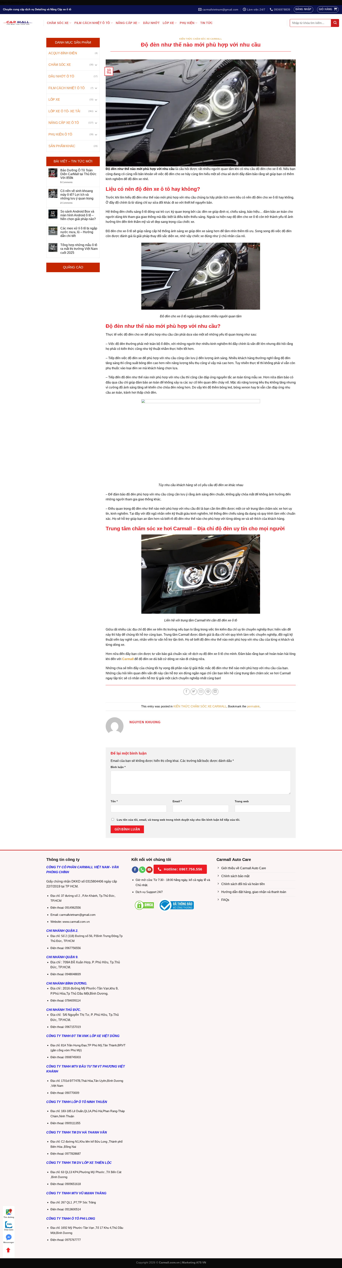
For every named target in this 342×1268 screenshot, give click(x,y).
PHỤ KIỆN (187, 23)
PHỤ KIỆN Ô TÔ (60, 134)
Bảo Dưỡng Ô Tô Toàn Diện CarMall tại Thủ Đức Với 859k (78, 174)
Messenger (8, 1242)
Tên (114, 801)
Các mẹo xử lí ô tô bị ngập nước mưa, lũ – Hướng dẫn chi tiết (78, 231)
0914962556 (73, 907)
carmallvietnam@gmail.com (77, 914)
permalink (253, 706)
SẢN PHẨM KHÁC (61, 146)
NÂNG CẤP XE (126, 23)
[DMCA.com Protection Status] (144, 905)
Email (177, 801)
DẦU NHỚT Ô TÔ (61, 76)
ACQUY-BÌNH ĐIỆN (62, 53)
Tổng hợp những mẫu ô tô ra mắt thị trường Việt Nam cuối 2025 (79, 248)
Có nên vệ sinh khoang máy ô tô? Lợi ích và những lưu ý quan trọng (76, 194)
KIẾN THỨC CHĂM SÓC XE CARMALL (200, 39)
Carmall (127, 659)
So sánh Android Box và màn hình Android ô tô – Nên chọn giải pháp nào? (78, 215)
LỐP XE (168, 23)
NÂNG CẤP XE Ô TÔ (63, 122)
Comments (66, 182)
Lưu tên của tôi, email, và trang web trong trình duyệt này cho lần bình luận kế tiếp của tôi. (178, 819)
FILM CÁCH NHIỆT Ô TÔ (92, 23)
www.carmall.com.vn (76, 921)
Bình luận (118, 767)
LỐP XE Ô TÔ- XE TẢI (64, 111)
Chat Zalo (8, 1230)
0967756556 (73, 948)
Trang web (242, 801)
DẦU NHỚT (151, 23)
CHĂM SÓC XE (58, 23)
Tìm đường (9, 1217)
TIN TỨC (206, 23)
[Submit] (335, 23)
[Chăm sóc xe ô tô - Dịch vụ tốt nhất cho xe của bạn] (18, 23)
